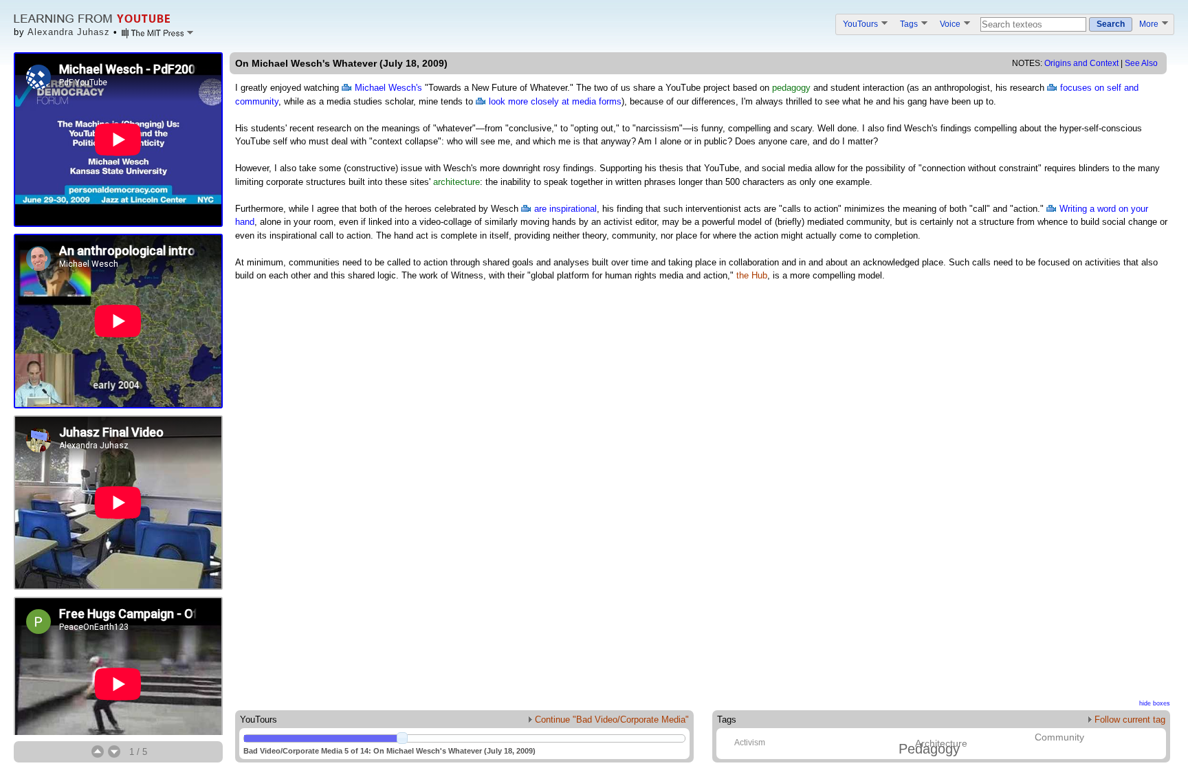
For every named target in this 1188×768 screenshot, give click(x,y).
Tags (910, 23)
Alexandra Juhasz (69, 32)
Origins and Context (1081, 63)
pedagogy (791, 88)
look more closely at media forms (555, 101)
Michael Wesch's (388, 88)
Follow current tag (1128, 719)
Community (1059, 737)
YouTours (861, 23)
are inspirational (565, 209)
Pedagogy (929, 748)
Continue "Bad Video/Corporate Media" (610, 719)
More (1149, 23)
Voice (951, 23)
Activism (749, 742)
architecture (456, 182)
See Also (1141, 63)
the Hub (751, 275)
